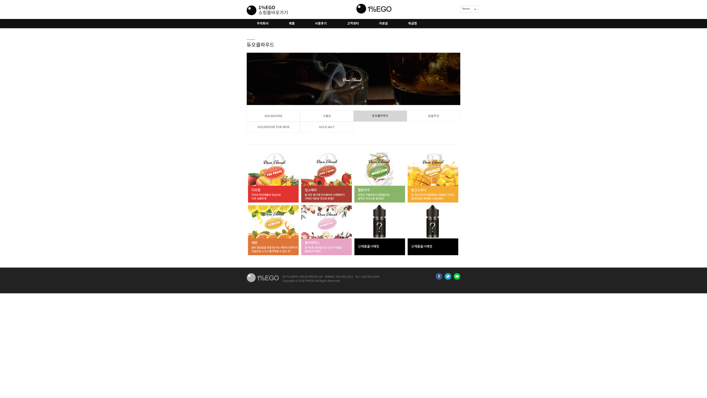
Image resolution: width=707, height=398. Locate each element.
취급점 (412, 23)
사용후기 (321, 23)
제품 (292, 23)
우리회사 (263, 23)
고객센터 (353, 23)
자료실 (383, 23)
